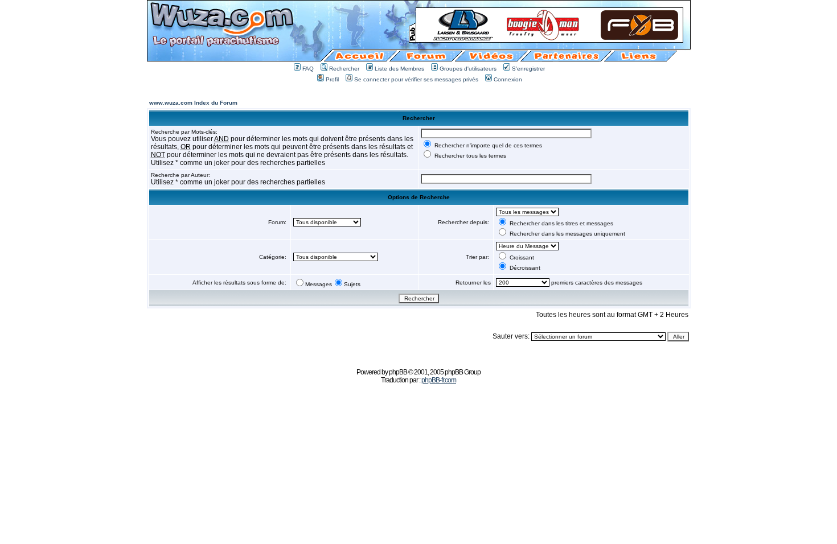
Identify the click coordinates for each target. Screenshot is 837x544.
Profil (332, 79)
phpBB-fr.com (438, 380)
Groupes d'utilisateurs (468, 68)
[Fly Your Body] (549, 39)
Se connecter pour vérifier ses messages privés (416, 79)
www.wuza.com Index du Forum (193, 103)
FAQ (308, 68)
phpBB (398, 372)
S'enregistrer (528, 68)
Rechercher (344, 68)
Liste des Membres (399, 68)
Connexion (508, 79)
